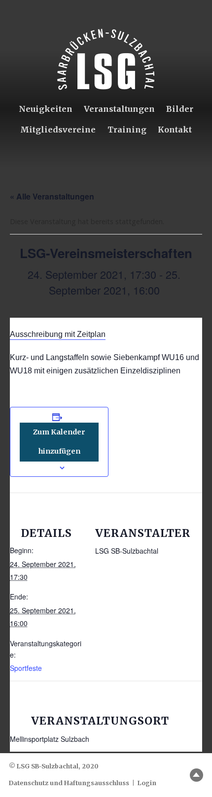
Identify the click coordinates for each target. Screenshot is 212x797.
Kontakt (175, 129)
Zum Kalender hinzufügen (59, 442)
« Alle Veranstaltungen (52, 196)
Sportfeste (26, 668)
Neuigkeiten (45, 109)
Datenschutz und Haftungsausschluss (69, 783)
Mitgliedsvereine (58, 129)
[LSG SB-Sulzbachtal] (106, 59)
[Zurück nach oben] (196, 775)
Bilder (179, 109)
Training (126, 129)
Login (147, 783)
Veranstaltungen (119, 109)
